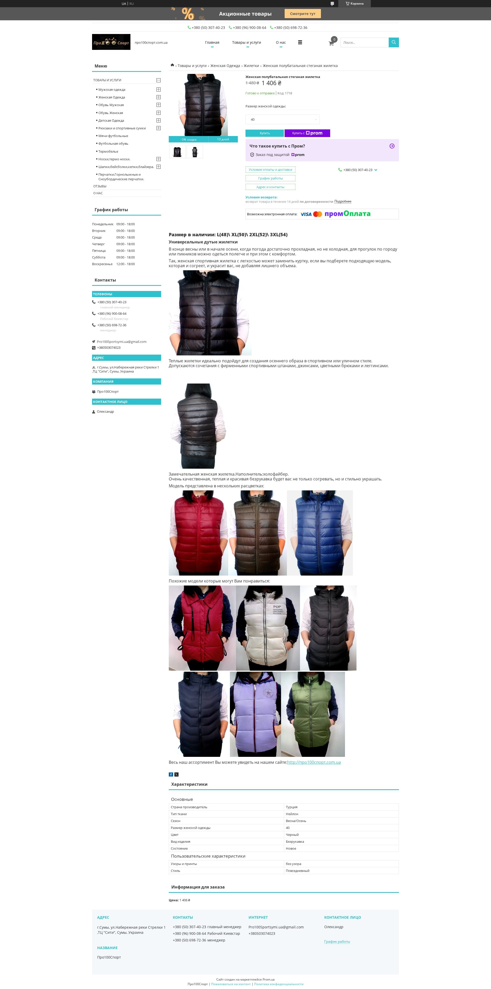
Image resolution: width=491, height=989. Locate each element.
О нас (281, 42)
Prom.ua (269, 979)
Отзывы (99, 186)
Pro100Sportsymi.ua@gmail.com (122, 342)
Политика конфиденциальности (279, 984)
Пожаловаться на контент (231, 984)
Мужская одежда (111, 89)
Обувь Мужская (111, 105)
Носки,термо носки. (114, 159)
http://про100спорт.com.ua (314, 762)
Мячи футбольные (113, 135)
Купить (265, 133)
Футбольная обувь (113, 143)
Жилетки (251, 65)
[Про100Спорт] (111, 42)
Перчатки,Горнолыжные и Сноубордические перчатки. (121, 176)
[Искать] (394, 42)
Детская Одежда (111, 120)
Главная (212, 42)
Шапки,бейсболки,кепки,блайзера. (126, 166)
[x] (176, 775)
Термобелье (108, 151)
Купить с (298, 133)
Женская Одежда (225, 65)
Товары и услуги (246, 42)
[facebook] (171, 775)
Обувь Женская (110, 112)
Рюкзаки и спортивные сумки (122, 128)
